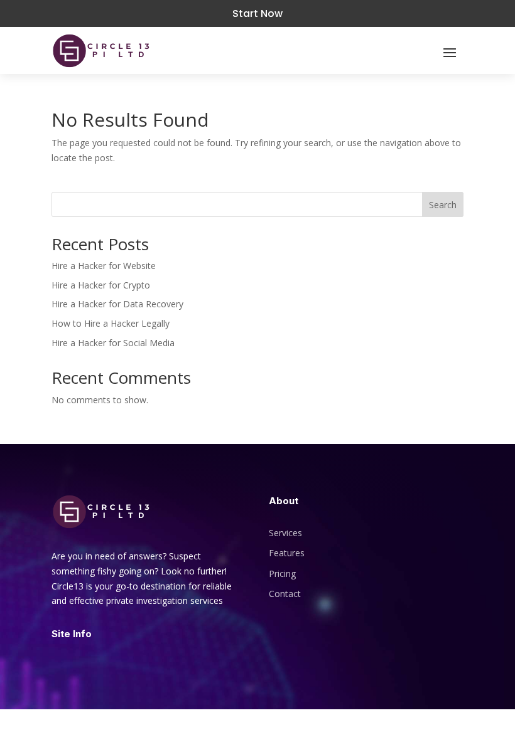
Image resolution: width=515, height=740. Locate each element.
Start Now (257, 13)
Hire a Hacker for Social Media (113, 343)
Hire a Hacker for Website (104, 266)
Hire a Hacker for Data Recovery (117, 304)
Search (443, 205)
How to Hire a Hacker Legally (111, 323)
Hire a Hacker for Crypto (101, 285)
